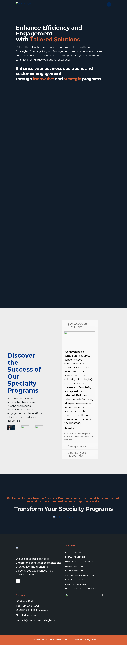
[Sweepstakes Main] (25, 427)
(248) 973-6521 (24, 600)
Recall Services (73, 552)
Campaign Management (76, 584)
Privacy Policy (90, 640)
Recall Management (75, 557)
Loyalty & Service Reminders (79, 562)
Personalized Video (75, 580)
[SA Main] (11, 427)
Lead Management (74, 566)
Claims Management (75, 571)
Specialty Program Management (81, 589)
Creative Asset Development (79, 575)
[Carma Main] (39, 427)
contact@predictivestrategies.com (37, 620)
